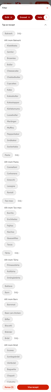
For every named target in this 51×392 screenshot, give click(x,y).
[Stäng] (47, 8)
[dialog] (25, 198)
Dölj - (19, 33)
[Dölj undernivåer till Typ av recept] (46, 25)
